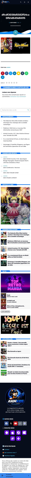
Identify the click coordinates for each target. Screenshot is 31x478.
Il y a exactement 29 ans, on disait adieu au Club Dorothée (18, 256)
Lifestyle (5, 326)
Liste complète (5, 311)
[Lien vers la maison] (5, 2)
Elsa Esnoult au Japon (14, 351)
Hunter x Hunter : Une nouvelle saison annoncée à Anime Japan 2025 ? (15, 218)
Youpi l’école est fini (9, 329)
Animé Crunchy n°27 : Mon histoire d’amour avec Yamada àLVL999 (18, 249)
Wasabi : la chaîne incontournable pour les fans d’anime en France (18, 373)
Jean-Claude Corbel (12, 172)
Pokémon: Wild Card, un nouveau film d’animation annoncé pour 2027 (19, 242)
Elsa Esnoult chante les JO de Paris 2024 (18, 358)
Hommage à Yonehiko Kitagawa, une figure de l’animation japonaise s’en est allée (19, 263)
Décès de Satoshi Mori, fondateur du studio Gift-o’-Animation (19, 365)
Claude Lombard (12, 177)
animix (8, 67)
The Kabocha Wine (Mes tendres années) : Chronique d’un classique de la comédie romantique (15, 122)
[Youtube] (15, 423)
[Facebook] (6, 423)
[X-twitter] (11, 423)
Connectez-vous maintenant (18, 96)
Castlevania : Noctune (13, 167)
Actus (4, 214)
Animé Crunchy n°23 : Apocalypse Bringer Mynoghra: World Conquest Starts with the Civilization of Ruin (15, 160)
